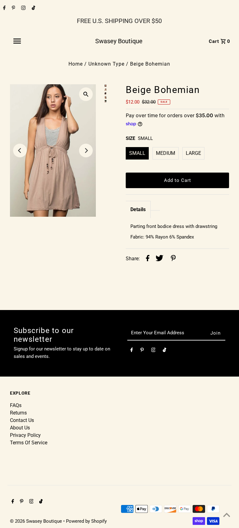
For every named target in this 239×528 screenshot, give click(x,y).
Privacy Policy (25, 435)
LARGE (193, 153)
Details (138, 209)
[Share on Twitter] (159, 259)
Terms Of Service (28, 443)
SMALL (137, 153)
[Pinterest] (12, 8)
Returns (18, 413)
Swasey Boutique (119, 41)
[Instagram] (23, 8)
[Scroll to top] (226, 515)
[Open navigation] (30, 41)
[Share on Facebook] (147, 259)
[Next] (86, 150)
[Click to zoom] (86, 94)
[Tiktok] (32, 8)
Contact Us (22, 420)
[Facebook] (4, 8)
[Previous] (20, 150)
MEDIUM (165, 153)
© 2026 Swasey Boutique (36, 521)
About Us (20, 428)
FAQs (15, 405)
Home (75, 64)
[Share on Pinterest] (173, 259)
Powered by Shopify (86, 521)
